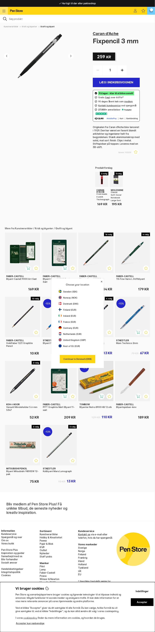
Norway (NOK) (70, 297)
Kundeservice (8, 533)
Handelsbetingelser (12, 568)
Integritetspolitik (10, 572)
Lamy (43, 569)
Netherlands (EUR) (72, 334)
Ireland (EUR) (69, 316)
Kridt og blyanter (29, 26)
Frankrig (82, 557)
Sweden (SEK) (70, 291)
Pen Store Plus (9, 549)
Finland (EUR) (69, 310)
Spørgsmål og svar (11, 537)
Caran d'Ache (106, 33)
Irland (81, 561)
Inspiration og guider (12, 553)
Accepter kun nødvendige (30, 623)
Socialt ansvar (9, 562)
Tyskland (83, 567)
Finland (82, 554)
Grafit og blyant (47, 26)
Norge (81, 551)
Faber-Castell (47, 572)
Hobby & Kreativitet (51, 537)
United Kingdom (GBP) (74, 340)
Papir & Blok (46, 543)
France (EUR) (69, 322)
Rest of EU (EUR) (71, 346)
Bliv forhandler (9, 559)
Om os (4, 540)
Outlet (43, 550)
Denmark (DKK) (70, 303)
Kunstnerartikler (11, 26)
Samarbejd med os (11, 556)
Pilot (42, 566)
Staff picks (46, 556)
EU (79, 574)
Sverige (82, 547)
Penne (43, 540)
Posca (43, 575)
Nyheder (44, 553)
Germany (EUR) (70, 328)
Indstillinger (142, 591)
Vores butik (7, 543)
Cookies (6, 575)
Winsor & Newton (49, 579)
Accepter (142, 602)
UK (79, 571)
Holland (82, 564)
